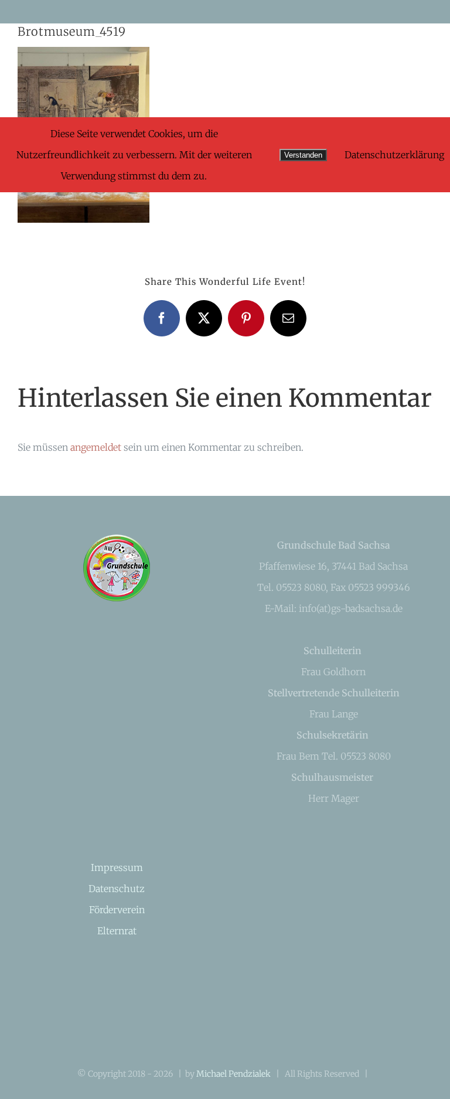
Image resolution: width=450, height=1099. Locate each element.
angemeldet (95, 447)
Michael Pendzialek (233, 1074)
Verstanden (303, 155)
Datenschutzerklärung (394, 155)
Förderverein (117, 910)
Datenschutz (116, 888)
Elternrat (117, 931)
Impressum (117, 867)
